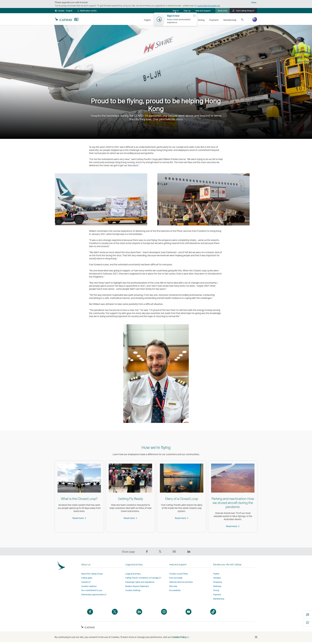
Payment (217, 594)
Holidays (217, 578)
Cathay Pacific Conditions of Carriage (143, 578)
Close (253, 2)
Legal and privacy (133, 573)
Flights (216, 573)
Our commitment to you (91, 590)
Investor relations (89, 586)
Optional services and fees (181, 582)
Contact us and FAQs (178, 573)
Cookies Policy (180, 637)
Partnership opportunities (94, 594)
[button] (63, 10)
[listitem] (79, 496)
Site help (173, 586)
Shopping (217, 582)
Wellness (217, 586)
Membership (218, 599)
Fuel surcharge (175, 578)
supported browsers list (208, 5)
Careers (86, 582)
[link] (187, 10)
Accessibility (175, 590)
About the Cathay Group (92, 573)
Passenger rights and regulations (139, 582)
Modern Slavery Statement (137, 586)
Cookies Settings (133, 590)
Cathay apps (86, 578)
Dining (216, 590)
